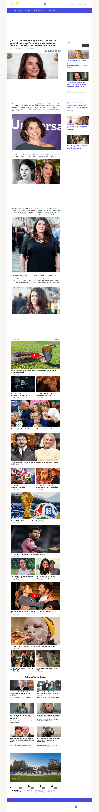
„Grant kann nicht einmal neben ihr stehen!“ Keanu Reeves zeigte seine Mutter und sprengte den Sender (76, 84)
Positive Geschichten (38, 10)
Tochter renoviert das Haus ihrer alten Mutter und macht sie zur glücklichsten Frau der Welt (77, 128)
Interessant (27, 10)
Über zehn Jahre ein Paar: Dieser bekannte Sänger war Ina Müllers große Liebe (20, 693)
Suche (68, 42)
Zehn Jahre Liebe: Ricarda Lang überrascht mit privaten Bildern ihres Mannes (48, 693)
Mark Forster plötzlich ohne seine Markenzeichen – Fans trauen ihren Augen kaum (21, 716)
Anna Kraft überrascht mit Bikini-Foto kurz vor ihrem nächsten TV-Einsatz (48, 716)
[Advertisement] (49, 25)
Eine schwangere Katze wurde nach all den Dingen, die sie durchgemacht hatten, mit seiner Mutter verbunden (78, 146)
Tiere (20, 10)
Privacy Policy (72, 4)
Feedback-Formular (83, 4)
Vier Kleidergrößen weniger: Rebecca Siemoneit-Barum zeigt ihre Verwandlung (48, 740)
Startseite (13, 10)
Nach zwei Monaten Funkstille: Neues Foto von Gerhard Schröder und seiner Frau (22, 740)
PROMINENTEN (51, 10)
